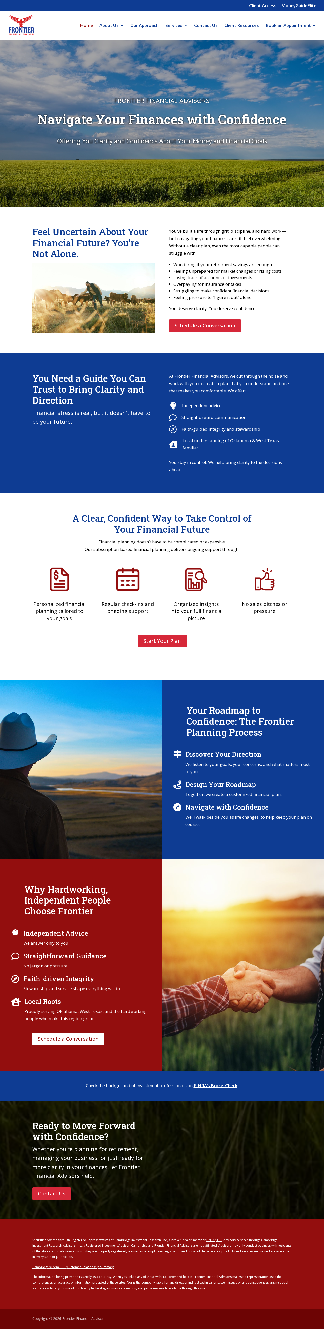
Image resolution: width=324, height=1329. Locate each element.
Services (174, 25)
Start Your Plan (162, 640)
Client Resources (241, 25)
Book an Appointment (288, 25)
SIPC (219, 1240)
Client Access (262, 5)
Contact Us (206, 25)
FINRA (210, 1240)
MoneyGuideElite (298, 5)
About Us (109, 25)
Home (86, 25)
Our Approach (144, 25)
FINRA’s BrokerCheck (215, 1085)
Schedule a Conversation (205, 325)
